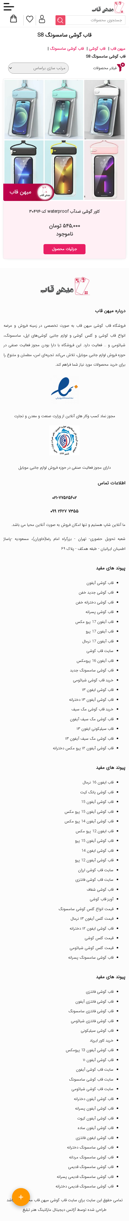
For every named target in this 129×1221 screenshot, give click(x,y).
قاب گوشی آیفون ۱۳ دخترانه (91, 700)
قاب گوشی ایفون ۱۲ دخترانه (91, 928)
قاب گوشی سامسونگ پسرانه (90, 957)
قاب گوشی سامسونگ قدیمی (90, 1167)
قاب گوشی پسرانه (99, 612)
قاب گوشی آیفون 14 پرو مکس (88, 821)
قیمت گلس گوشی (99, 938)
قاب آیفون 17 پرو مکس (94, 622)
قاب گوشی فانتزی (99, 992)
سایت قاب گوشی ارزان (95, 870)
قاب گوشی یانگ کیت (96, 792)
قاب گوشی (97, 49)
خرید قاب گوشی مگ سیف (92, 709)
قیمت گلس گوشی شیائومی (91, 948)
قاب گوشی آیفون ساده (95, 1128)
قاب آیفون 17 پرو (99, 631)
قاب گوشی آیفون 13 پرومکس (89, 1050)
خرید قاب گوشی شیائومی (93, 680)
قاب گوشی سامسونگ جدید (91, 670)
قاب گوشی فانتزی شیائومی (92, 1021)
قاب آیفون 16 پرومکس (94, 661)
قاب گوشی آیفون (99, 583)
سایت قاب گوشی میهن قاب (55, 1200)
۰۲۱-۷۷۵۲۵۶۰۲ (64, 497)
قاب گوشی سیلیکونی (97, 1031)
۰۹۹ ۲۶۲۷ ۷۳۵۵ (64, 511)
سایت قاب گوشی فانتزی (94, 880)
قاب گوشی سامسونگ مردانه (91, 1157)
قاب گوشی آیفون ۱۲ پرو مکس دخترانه (83, 748)
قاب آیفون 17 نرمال (97, 641)
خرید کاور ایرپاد (101, 1040)
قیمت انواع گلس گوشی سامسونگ (85, 909)
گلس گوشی (83, 335)
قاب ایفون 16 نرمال (97, 782)
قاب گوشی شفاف (100, 889)
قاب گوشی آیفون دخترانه (93, 1099)
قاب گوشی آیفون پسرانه (94, 1108)
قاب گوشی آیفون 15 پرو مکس (88, 812)
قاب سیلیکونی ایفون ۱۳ (94, 729)
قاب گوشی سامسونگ (67, 49)
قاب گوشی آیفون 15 (97, 802)
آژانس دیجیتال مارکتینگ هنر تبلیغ (49, 1210)
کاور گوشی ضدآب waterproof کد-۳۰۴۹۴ (64, 211)
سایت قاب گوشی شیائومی (92, 1089)
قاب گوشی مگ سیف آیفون (91, 719)
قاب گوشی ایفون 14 (97, 851)
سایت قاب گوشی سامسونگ (91, 1079)
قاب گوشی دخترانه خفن (94, 602)
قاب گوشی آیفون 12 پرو (94, 860)
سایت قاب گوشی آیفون (94, 1069)
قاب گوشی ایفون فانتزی (94, 1138)
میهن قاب (117, 49)
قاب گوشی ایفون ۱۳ (97, 690)
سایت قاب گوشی (99, 651)
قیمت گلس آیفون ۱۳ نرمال (91, 919)
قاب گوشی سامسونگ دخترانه (90, 1147)
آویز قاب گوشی (101, 899)
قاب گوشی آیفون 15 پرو (94, 841)
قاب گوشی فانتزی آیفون (94, 1001)
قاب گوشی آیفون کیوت (95, 1118)
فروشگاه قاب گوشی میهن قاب (100, 326)
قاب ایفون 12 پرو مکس (94, 831)
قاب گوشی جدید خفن (96, 592)
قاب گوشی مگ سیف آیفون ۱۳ (89, 739)
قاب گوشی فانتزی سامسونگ (90, 1011)
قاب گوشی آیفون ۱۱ (98, 1060)
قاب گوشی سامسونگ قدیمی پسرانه (85, 1177)
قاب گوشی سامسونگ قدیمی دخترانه (84, 1186)
